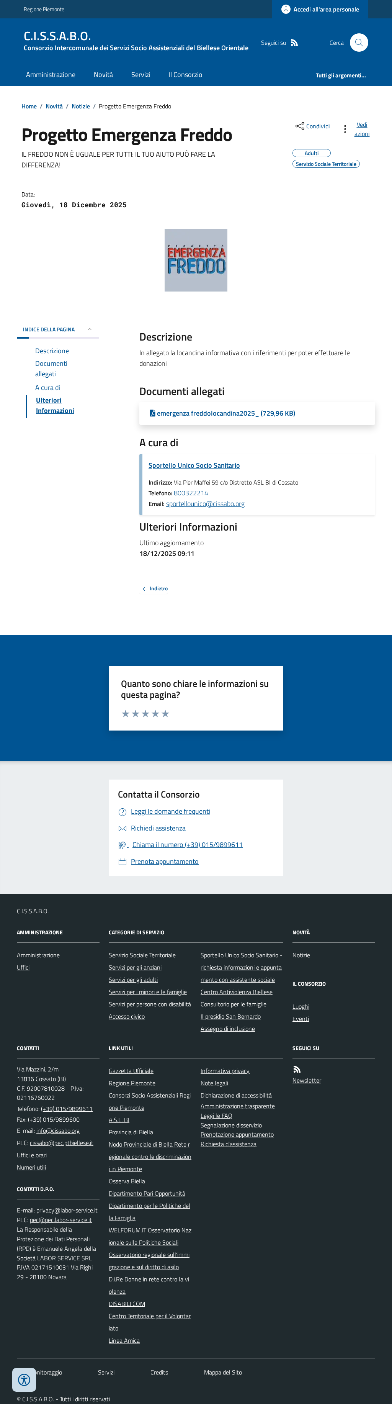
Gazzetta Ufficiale (131, 1070)
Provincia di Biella (131, 1132)
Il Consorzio (186, 74)
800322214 (191, 493)
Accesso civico (127, 1016)
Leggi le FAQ (216, 1115)
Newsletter (306, 1080)
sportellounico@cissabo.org (205, 503)
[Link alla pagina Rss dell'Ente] (297, 1069)
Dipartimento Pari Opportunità (147, 1193)
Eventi (300, 1018)
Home (29, 106)
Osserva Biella (127, 1181)
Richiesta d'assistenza (228, 1143)
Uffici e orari (32, 1155)
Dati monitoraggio (39, 1372)
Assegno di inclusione (228, 1028)
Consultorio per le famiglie (233, 1004)
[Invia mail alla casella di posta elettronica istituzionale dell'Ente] (58, 1130)
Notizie (81, 106)
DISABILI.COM (127, 1303)
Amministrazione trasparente (238, 1106)
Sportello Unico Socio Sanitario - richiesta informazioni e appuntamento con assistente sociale (242, 967)
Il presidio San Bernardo (231, 1016)
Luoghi (300, 1006)
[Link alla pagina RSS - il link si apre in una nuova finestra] (294, 43)
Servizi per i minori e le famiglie (148, 991)
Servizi (140, 74)
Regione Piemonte (44, 9)
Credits (159, 1372)
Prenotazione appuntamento (237, 1134)
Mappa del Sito (223, 1372)
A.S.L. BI (119, 1119)
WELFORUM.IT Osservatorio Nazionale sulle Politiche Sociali (150, 1236)
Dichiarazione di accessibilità (236, 1095)
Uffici (23, 967)
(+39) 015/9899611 (67, 1108)
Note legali (214, 1083)
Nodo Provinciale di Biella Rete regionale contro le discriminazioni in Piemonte (150, 1156)
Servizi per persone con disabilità (150, 1004)
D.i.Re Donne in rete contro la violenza (149, 1285)
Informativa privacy (225, 1070)
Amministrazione (50, 74)
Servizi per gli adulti (133, 979)
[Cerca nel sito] (356, 42)
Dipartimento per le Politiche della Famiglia (149, 1211)
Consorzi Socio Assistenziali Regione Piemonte (150, 1101)
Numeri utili (31, 1167)
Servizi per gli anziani (135, 967)
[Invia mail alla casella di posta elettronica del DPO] (67, 1210)
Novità (103, 74)
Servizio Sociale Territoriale (142, 955)
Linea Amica (124, 1340)
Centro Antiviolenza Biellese (237, 991)
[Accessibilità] (24, 1380)
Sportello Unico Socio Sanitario (194, 465)
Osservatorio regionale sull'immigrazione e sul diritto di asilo (149, 1260)
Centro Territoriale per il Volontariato (150, 1322)
